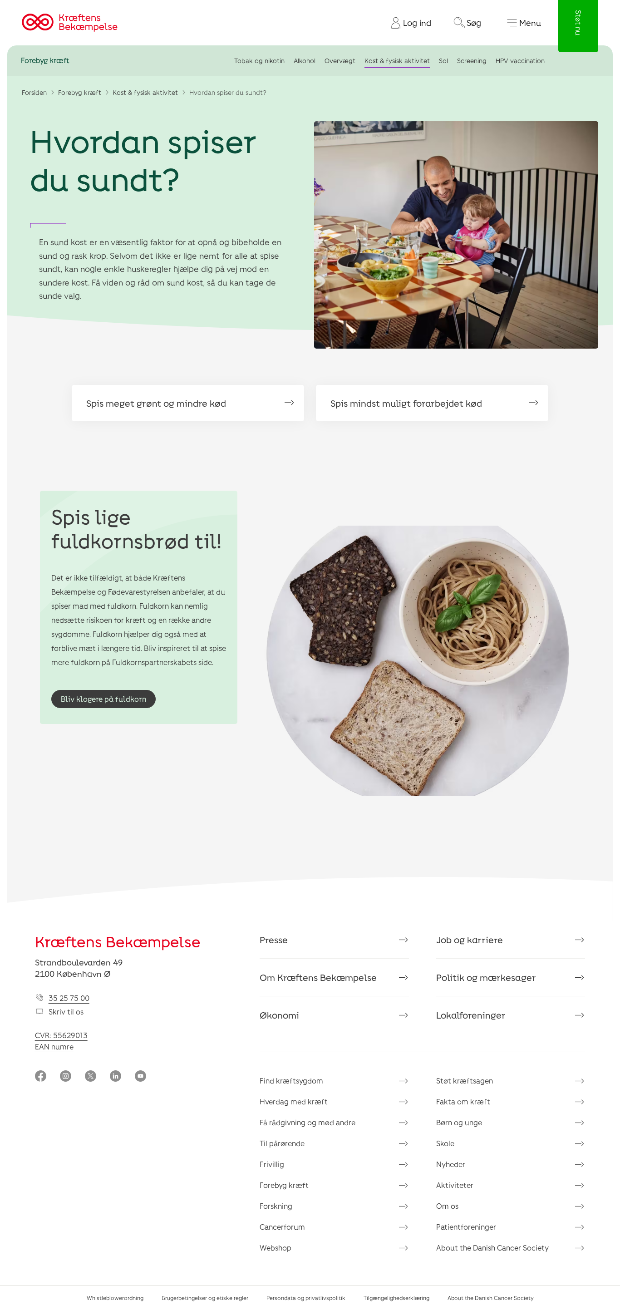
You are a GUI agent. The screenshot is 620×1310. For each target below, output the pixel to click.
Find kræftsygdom (291, 1080)
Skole (445, 1143)
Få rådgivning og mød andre (307, 1122)
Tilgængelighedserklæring (396, 1298)
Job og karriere (469, 939)
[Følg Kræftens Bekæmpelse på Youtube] (140, 1076)
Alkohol (304, 60)
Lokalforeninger (471, 1015)
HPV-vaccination (520, 60)
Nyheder (450, 1164)
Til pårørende (282, 1143)
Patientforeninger (466, 1226)
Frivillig (272, 1164)
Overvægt (340, 60)
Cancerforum (282, 1226)
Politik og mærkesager (486, 977)
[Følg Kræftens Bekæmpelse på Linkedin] (115, 1076)
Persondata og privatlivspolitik (305, 1298)
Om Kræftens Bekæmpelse (318, 977)
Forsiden (34, 92)
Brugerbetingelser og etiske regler (205, 1298)
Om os (447, 1206)
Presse (274, 939)
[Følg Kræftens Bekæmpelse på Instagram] (65, 1076)
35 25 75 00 (69, 998)
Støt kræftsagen (464, 1080)
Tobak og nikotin (259, 60)
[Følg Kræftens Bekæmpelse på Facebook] (40, 1076)
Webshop (275, 1247)
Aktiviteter (454, 1185)
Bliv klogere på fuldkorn (103, 698)
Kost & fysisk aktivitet (397, 60)
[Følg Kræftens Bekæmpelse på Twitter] (90, 1076)
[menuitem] (407, 22)
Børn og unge (459, 1122)
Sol (443, 60)
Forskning (276, 1206)
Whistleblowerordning (115, 1298)
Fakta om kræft (463, 1101)
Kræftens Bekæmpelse (118, 941)
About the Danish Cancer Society (492, 1247)
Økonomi (279, 1015)
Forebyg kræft (45, 60)
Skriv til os (66, 1011)
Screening (472, 60)
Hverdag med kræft (294, 1101)
